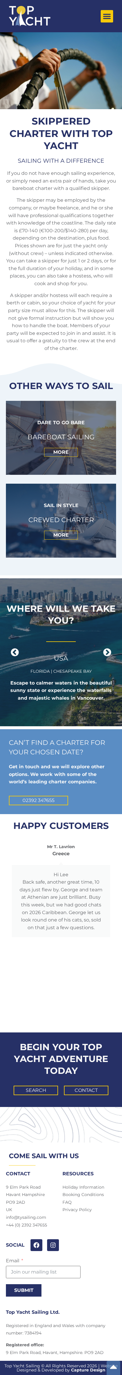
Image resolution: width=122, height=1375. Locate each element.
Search (36, 1090)
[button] (107, 16)
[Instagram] (53, 1245)
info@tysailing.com (26, 1217)
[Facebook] (36, 1245)
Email (12, 1260)
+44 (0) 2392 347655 (26, 1225)
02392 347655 (38, 800)
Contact (86, 1090)
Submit (23, 1290)
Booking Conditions (83, 1194)
